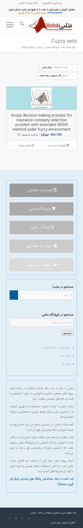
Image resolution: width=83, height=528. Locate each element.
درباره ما (66, 364)
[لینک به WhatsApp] (9, 518)
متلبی (33, 513)
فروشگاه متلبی (25, 442)
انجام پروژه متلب (63, 460)
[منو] (11, 25)
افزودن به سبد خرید (57, 146)
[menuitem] (52, 3)
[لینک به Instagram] (16, 518)
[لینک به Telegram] (28, 518)
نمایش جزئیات (25, 146)
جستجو (67, 333)
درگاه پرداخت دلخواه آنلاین (56, 347)
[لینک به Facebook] (22, 518)
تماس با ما (65, 356)
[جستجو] (21, 25)
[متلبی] (48, 25)
